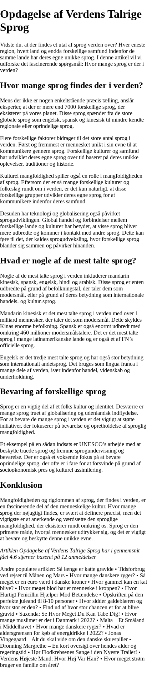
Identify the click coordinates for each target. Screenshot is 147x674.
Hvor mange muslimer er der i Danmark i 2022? (68, 617)
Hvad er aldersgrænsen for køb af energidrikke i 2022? (62, 630)
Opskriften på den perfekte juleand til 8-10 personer (71, 598)
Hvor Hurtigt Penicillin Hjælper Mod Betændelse (68, 591)
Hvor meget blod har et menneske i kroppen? (69, 588)
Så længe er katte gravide (85, 569)
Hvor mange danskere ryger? (102, 575)
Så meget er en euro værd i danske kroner (73, 578)
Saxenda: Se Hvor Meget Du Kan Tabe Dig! (69, 614)
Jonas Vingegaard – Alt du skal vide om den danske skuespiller (64, 636)
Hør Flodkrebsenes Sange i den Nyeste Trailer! (84, 652)
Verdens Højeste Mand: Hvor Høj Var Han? (49, 659)
